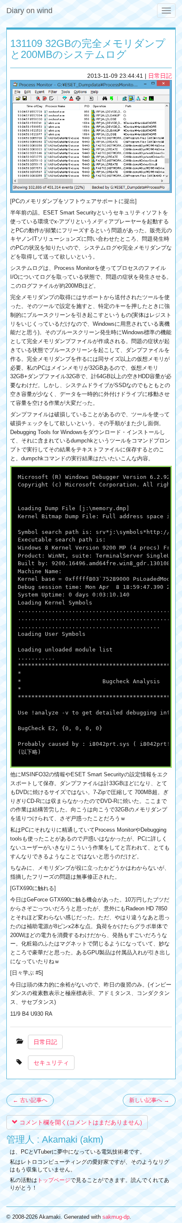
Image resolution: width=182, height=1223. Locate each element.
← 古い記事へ (30, 1100)
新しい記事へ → (149, 1100)
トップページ (53, 1180)
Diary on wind (29, 10)
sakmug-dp (116, 1217)
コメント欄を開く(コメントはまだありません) (80, 1122)
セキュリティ (51, 1062)
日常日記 (160, 75)
